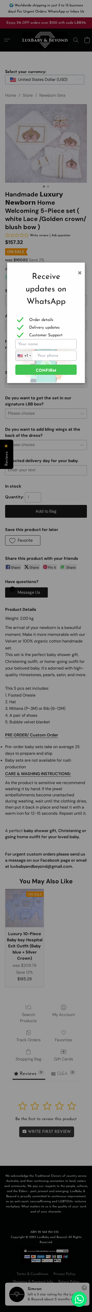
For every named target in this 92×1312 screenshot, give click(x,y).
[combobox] (24, 356)
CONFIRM (46, 371)
